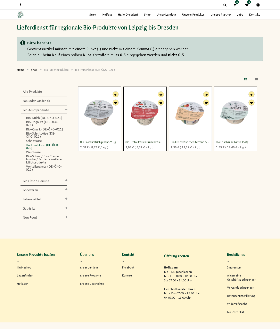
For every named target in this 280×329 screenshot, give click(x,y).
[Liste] (256, 79)
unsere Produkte (90, 275)
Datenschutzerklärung (241, 296)
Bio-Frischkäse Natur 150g (232, 142)
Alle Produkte (32, 92)
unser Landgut (89, 267)
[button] (116, 102)
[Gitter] (245, 79)
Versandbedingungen (240, 288)
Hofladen (22, 284)
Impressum (234, 267)
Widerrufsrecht (237, 304)
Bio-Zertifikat (235, 312)
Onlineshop (24, 267)
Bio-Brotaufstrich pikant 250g (98, 142)
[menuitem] (93, 14)
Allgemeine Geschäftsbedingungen (241, 277)
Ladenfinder (25, 275)
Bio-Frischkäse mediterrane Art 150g (190, 142)
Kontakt (127, 275)
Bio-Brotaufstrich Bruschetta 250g (142, 142)
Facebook (128, 267)
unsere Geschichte (92, 284)
